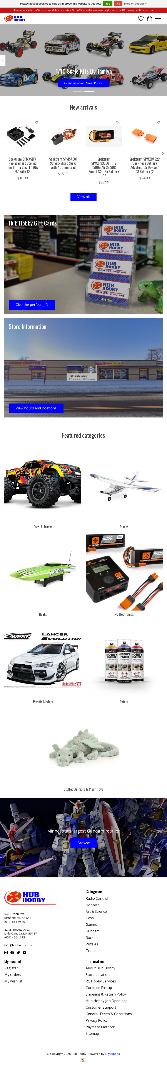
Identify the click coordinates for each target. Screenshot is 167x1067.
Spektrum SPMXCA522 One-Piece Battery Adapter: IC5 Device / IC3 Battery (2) (144, 165)
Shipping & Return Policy (106, 994)
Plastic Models (43, 701)
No (118, 3)
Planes (124, 526)
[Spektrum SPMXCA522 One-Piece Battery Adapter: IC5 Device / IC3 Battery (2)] (144, 136)
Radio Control (97, 898)
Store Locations (98, 974)
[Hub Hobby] (18, 18)
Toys (90, 918)
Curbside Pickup (99, 987)
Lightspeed (112, 1054)
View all (83, 196)
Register (11, 968)
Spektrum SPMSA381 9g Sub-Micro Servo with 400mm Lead (63, 163)
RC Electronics (124, 614)
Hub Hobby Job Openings (106, 1000)
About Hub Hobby (100, 968)
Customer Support (101, 1007)
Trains (91, 950)
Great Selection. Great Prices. (83, 83)
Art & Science (96, 911)
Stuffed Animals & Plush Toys (83, 789)
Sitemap (92, 1033)
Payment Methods (100, 1027)
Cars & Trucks (42, 526)
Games (91, 924)
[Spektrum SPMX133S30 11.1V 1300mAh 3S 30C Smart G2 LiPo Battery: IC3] (104, 136)
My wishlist (13, 981)
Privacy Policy (96, 1020)
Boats (43, 614)
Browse (83, 842)
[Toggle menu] (158, 18)
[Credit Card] (82, 1060)
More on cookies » (135, 3)
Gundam (92, 931)
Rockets (92, 937)
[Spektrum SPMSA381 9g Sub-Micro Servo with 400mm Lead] (63, 136)
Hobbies (92, 904)
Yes (107, 3)
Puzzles (92, 944)
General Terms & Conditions (109, 1013)
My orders (12, 974)
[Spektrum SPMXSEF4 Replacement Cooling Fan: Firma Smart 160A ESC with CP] (22, 136)
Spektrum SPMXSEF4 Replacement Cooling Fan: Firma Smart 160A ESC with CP (22, 165)
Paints (124, 701)
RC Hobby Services (101, 981)
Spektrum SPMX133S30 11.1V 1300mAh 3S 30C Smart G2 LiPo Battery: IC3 (104, 167)
